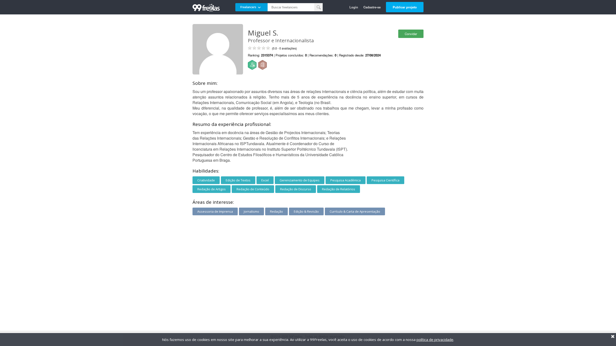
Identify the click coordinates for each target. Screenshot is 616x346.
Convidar (411, 33)
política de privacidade (435, 339)
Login (353, 7)
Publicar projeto (405, 7)
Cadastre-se (372, 7)
